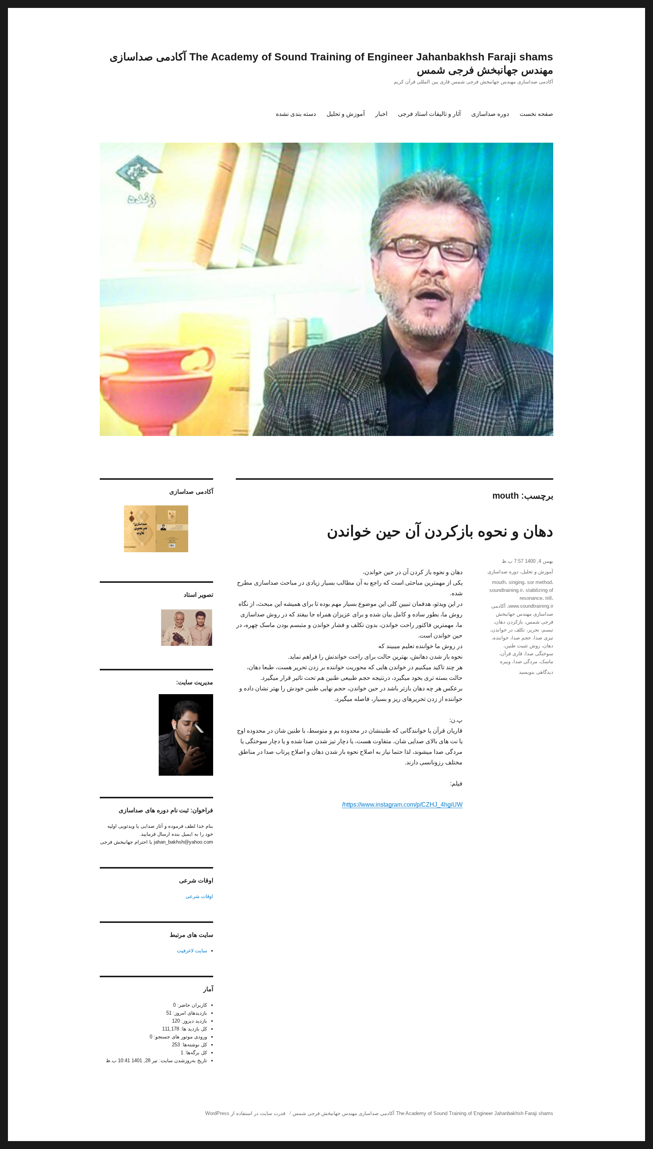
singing (516, 582)
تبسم (547, 630)
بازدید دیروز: (193, 1021)
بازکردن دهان (509, 622)
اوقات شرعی (199, 896)
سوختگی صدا (539, 653)
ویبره (505, 661)
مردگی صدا (525, 661)
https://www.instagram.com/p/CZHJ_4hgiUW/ (402, 804)
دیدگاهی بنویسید (536, 672)
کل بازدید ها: (193, 1029)
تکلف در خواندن (508, 630)
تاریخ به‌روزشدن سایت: (182, 1060)
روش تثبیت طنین (522, 645)
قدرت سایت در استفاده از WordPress (245, 1113)
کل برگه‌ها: (195, 1052)
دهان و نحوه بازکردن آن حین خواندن (440, 531)
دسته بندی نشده (296, 114)
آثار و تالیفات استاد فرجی (429, 114)
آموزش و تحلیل (345, 114)
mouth (499, 582)
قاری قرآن (511, 653)
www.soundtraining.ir (531, 606)
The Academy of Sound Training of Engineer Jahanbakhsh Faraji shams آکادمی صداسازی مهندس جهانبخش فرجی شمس (422, 1113)
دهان (548, 645)
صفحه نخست (536, 114)
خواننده (501, 638)
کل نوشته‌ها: (193, 1044)
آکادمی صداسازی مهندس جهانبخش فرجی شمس (522, 614)
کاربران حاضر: (191, 1005)
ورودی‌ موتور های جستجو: (179, 1037)
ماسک (546, 661)
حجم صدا (521, 638)
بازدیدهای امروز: (189, 1013)
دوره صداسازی (490, 114)
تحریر (533, 630)
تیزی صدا (543, 638)
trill (548, 598)
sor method (539, 582)
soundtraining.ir (506, 590)
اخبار (381, 114)
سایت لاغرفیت (192, 950)
